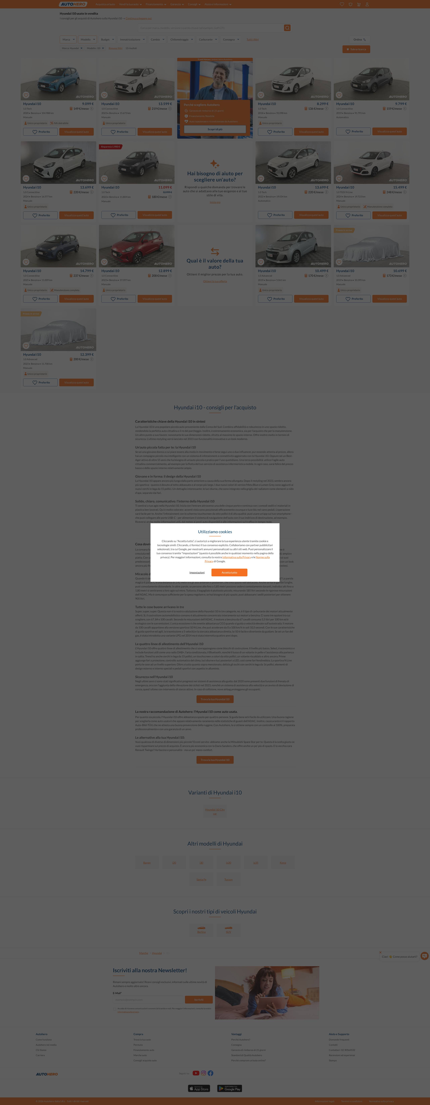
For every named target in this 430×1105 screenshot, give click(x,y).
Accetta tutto (229, 572)
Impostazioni (197, 572)
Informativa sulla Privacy (236, 557)
